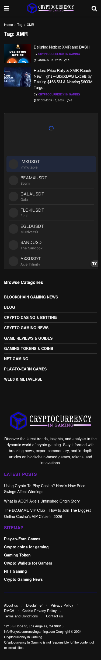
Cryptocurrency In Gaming (59, 54)
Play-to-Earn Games (25, 369)
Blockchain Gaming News (31, 297)
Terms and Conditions (21, 615)
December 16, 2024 (50, 100)
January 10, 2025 (49, 60)
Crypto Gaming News (26, 327)
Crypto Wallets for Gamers (28, 563)
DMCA (9, 610)
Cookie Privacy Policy (39, 610)
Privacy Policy (62, 605)
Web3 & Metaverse (23, 379)
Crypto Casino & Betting (30, 317)
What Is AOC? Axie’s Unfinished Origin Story (42, 501)
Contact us (54, 615)
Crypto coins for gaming (26, 546)
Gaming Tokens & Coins (28, 348)
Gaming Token (17, 555)
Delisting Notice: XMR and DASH (62, 47)
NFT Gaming (16, 358)
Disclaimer (34, 605)
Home (8, 24)
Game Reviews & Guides (28, 338)
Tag (20, 24)
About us (11, 605)
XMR (30, 24)
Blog (9, 307)
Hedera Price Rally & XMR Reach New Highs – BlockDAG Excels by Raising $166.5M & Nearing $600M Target (63, 78)
